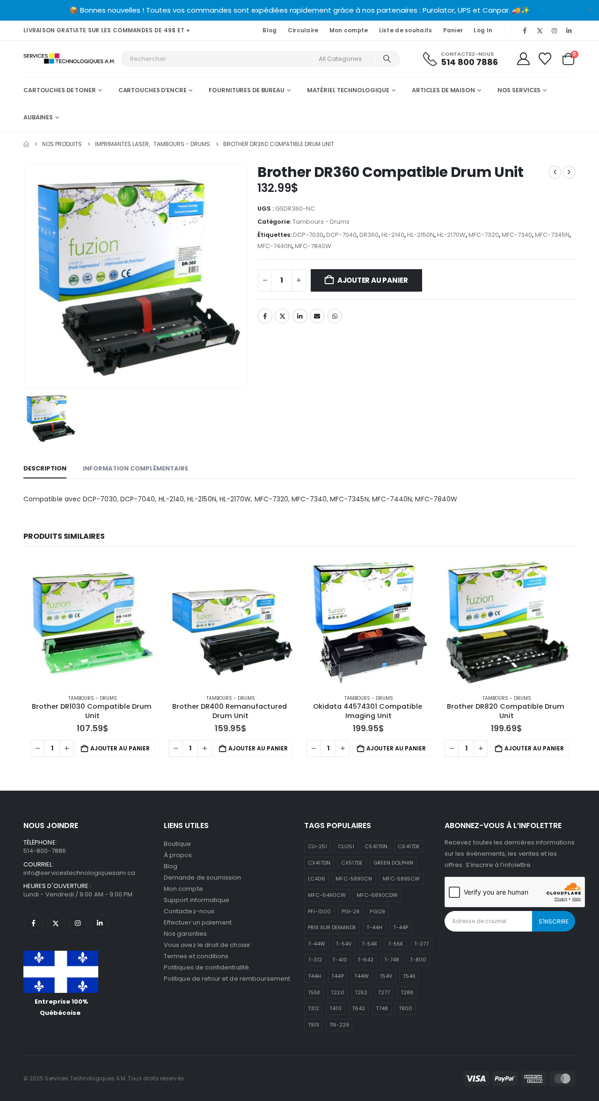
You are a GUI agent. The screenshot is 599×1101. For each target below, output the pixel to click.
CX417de (408, 846)
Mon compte (348, 30)
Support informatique (196, 899)
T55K (314, 992)
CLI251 (346, 846)
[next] (569, 172)
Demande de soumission (202, 877)
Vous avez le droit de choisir (207, 944)
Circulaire (303, 30)
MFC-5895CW (401, 878)
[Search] (387, 59)
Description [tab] (44, 468)
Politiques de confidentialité (206, 967)
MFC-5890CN (354, 878)
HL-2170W (451, 235)
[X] (539, 30)
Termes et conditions (196, 956)
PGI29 (377, 911)
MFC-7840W (313, 246)
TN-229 (339, 1024)
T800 (405, 1008)
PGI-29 (350, 911)
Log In (483, 30)
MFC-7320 (483, 235)
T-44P (400, 927)
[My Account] (523, 58)
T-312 (315, 959)
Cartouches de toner (59, 90)
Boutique (177, 843)
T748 (382, 1008)
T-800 (418, 959)
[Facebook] (525, 30)
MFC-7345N (552, 235)
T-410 (339, 959)
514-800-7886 (44, 850)
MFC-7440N (274, 246)
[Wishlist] (545, 58)
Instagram (77, 923)
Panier (453, 30)
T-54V (343, 943)
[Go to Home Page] (26, 144)
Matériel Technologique (348, 90)
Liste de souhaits (405, 30)
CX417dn (319, 862)
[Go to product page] (92, 622)
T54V (386, 976)
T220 (337, 992)
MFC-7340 (517, 235)
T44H (314, 976)
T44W (361, 976)
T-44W (316, 943)
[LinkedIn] (569, 30)
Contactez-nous (189, 911)
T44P (337, 976)
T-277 (421, 943)
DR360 (369, 235)
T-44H (374, 927)
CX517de (352, 862)
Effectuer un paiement (198, 922)
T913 (313, 1024)
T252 (361, 992)
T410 (335, 1008)
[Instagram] (554, 30)
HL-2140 (392, 235)
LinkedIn (299, 315)
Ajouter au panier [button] (120, 748)
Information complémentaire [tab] (135, 468)
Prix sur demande (332, 927)
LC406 (316, 878)
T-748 (391, 959)
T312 (313, 1008)
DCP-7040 (341, 235)
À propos (178, 855)
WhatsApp (334, 315)
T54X (409, 976)
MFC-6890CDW (377, 895)
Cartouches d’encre (152, 90)
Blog (270, 30)
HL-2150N (420, 235)
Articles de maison (443, 90)
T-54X (369, 943)
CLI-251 (317, 846)
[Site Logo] (69, 58)
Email (317, 315)
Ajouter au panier (372, 280)
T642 (358, 1008)
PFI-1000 (319, 911)
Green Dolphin (393, 862)
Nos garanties (185, 933)
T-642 (365, 959)
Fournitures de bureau (246, 90)
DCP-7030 (308, 235)
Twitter (282, 315)
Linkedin (99, 923)
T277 (384, 992)
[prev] (555, 172)
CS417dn (376, 846)
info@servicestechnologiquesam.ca (79, 872)
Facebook (264, 315)
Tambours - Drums (321, 222)
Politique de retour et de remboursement (227, 978)
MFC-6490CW (327, 895)
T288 (407, 992)
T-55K (395, 943)
